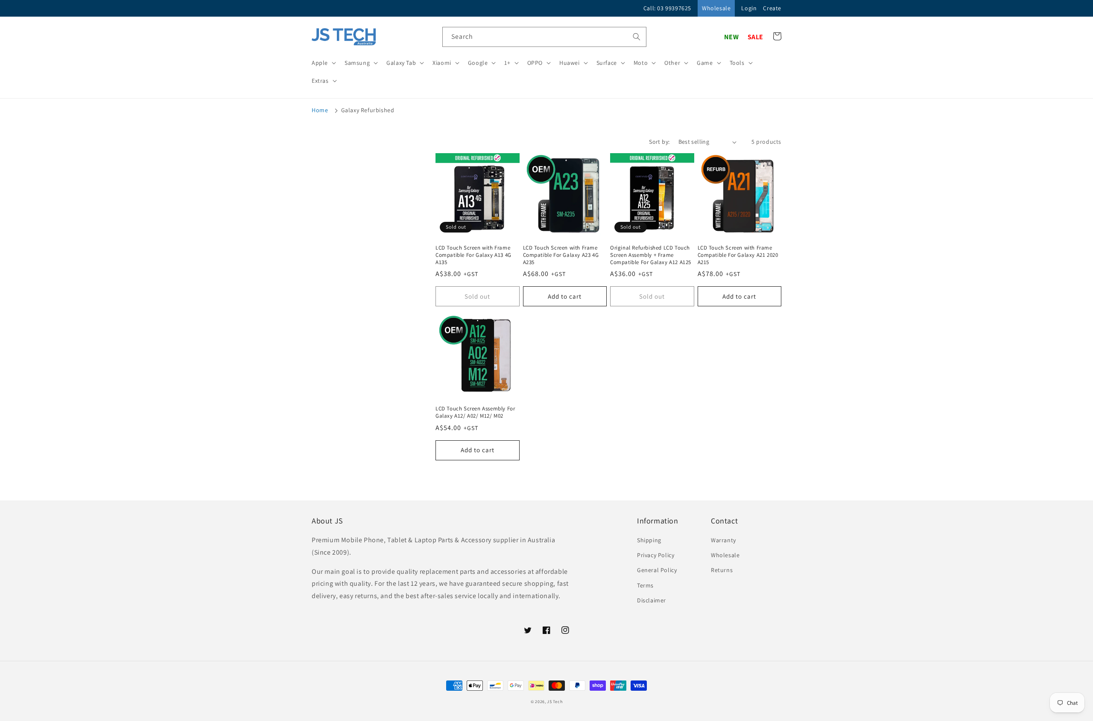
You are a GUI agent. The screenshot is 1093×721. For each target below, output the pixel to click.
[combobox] (544, 37)
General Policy (657, 570)
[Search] (636, 36)
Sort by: (659, 141)
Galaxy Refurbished (368, 110)
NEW (731, 36)
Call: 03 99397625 (667, 8)
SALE (755, 36)
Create (772, 8)
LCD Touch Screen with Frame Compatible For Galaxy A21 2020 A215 (738, 255)
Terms (645, 585)
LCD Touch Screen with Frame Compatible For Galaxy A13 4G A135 (473, 255)
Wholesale (716, 8)
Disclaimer (651, 600)
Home (320, 110)
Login (749, 8)
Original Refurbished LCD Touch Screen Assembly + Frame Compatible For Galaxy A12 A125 (650, 255)
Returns (722, 570)
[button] (323, 63)
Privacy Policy (655, 555)
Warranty (723, 540)
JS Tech (554, 701)
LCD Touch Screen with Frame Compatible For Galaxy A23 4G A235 (561, 255)
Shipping (649, 540)
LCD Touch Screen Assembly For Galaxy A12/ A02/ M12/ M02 (475, 412)
